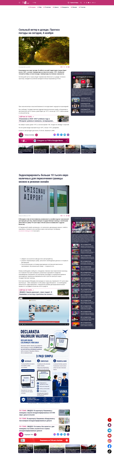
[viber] (68, 67)
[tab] (78, 73)
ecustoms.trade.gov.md (25, 231)
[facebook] (58, 135)
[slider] (44, 324)
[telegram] (66, 67)
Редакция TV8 (29, 434)
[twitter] (64, 67)
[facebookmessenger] (61, 67)
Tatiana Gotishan (29, 135)
